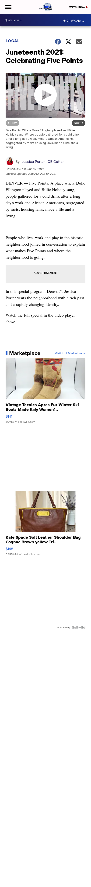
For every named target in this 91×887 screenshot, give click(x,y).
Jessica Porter (33, 161)
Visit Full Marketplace (70, 353)
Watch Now (77, 7)
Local (13, 40)
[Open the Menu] (8, 7)
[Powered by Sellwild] (78, 627)
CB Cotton (56, 161)
